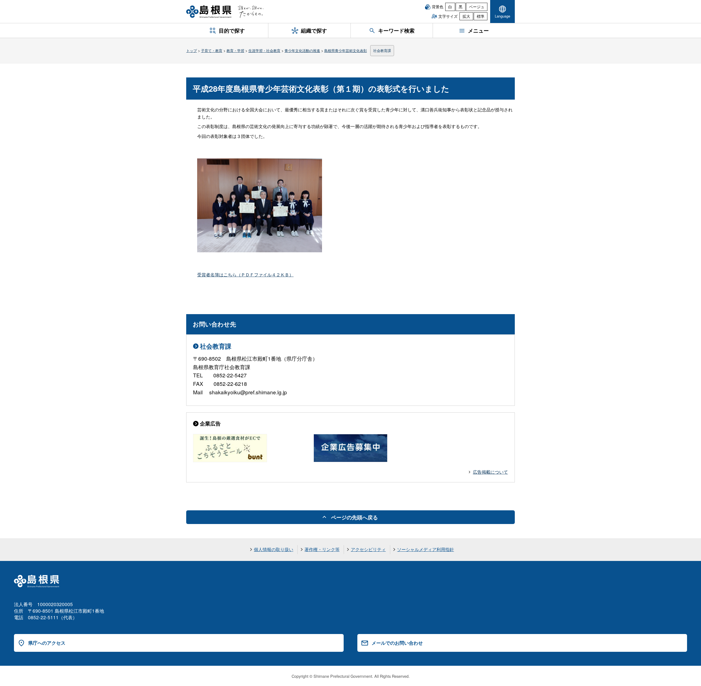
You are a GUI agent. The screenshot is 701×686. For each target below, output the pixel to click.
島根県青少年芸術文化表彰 (345, 50)
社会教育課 (382, 50)
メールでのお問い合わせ (397, 642)
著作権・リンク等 (322, 549)
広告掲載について (490, 472)
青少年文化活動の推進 (302, 50)
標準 (480, 16)
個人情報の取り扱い (273, 549)
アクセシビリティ (368, 549)
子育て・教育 (211, 50)
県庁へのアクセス (46, 642)
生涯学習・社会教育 (264, 50)
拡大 (466, 16)
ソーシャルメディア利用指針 (425, 549)
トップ (191, 50)
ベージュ (476, 6)
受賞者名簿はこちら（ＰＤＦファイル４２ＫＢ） (245, 274)
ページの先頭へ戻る (354, 517)
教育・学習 (235, 50)
